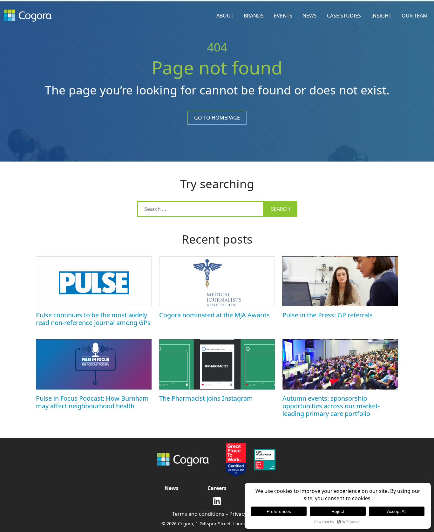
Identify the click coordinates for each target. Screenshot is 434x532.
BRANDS (254, 15)
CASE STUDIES (344, 15)
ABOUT (225, 15)
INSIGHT (381, 15)
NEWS (309, 15)
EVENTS (283, 15)
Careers (217, 488)
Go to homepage (217, 117)
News (172, 488)
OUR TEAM (415, 15)
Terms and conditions (198, 513)
